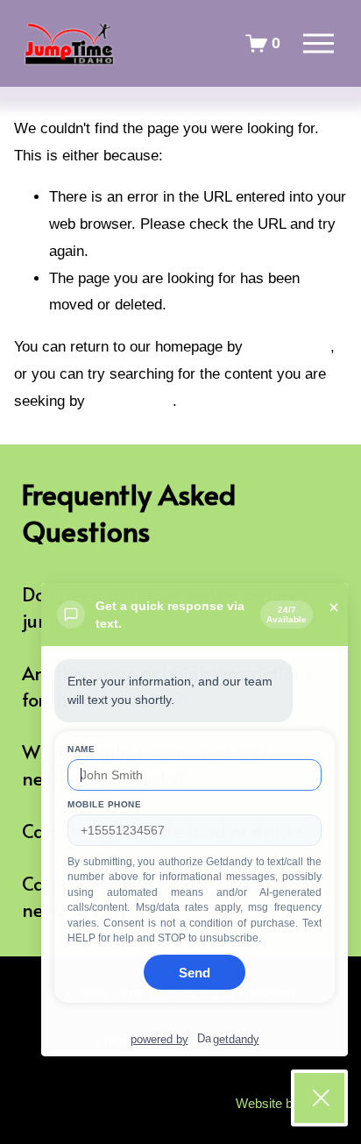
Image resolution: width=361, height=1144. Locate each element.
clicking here (288, 346)
